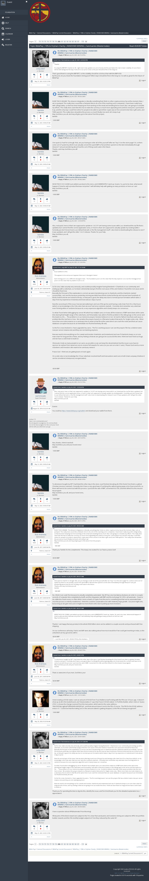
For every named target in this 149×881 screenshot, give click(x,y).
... (38, 42)
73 (40, 42)
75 (45, 42)
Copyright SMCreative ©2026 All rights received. (127, 870)
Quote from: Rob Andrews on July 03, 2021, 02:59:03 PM (70, 60)
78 (53, 42)
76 (48, 42)
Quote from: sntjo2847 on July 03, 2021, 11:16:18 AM (69, 267)
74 (42, 42)
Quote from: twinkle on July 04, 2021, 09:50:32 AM (68, 526)
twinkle (40, 110)
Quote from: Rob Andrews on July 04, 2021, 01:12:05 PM (70, 741)
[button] (26, 2)
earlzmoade (41, 396)
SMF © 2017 (125, 873)
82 (65, 42)
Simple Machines (134, 873)
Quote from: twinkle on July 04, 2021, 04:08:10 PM (68, 655)
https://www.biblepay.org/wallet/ (73, 411)
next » (146, 38)
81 (62, 42)
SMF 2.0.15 (118, 873)
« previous (139, 38)
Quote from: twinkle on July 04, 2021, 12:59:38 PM (68, 387)
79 (56, 42)
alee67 (40, 709)
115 (83, 42)
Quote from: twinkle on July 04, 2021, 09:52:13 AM (68, 576)
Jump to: (117, 853)
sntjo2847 (40, 68)
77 (50, 42)
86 (75, 42)
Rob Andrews (40, 276)
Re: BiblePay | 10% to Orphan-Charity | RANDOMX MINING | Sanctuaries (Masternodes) (77, 52)
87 (78, 42)
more (48, 85)
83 (67, 42)
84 (70, 42)
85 (73, 42)
